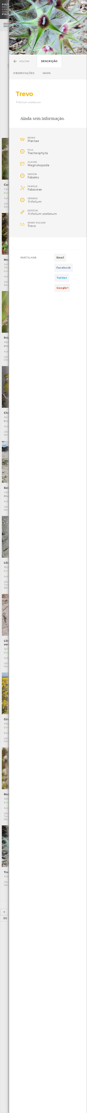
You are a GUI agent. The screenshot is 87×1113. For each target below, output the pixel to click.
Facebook (63, 267)
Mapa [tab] (47, 73)
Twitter (61, 277)
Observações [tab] (24, 73)
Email (60, 257)
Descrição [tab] (49, 61)
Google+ (62, 287)
